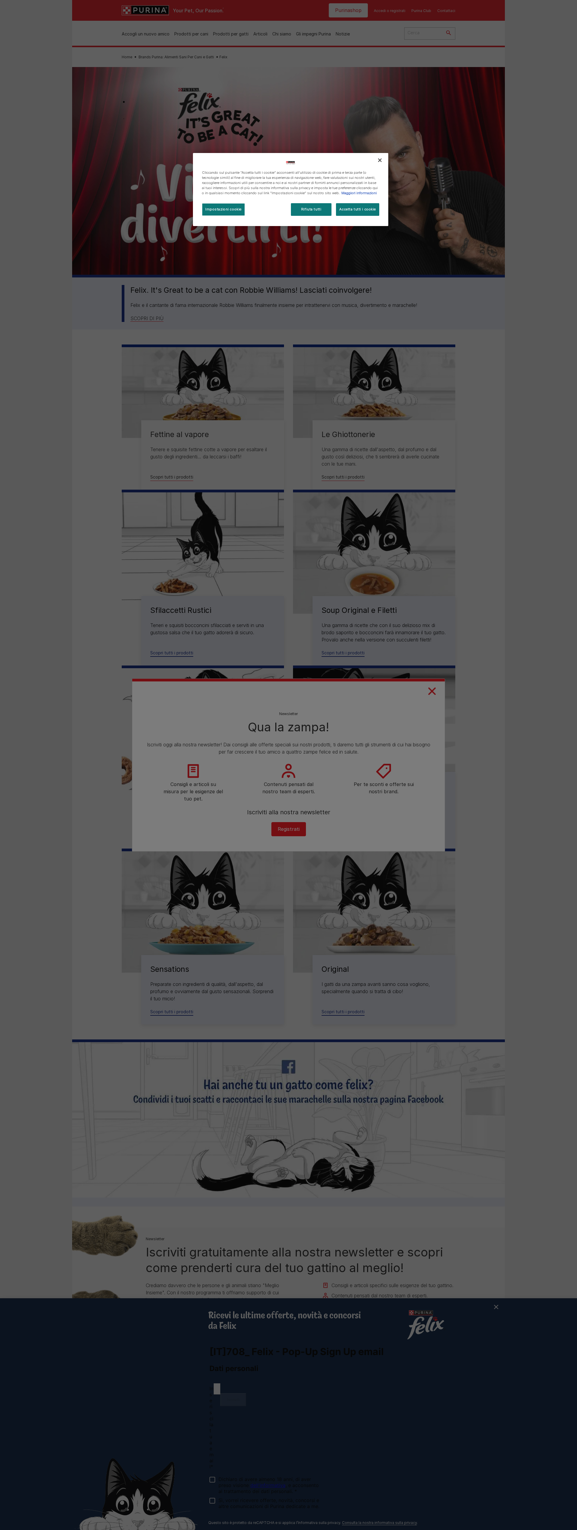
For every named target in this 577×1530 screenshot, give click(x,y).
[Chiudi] (379, 160)
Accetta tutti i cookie (357, 209)
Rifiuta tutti (311, 209)
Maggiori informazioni (359, 193)
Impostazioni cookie (223, 209)
